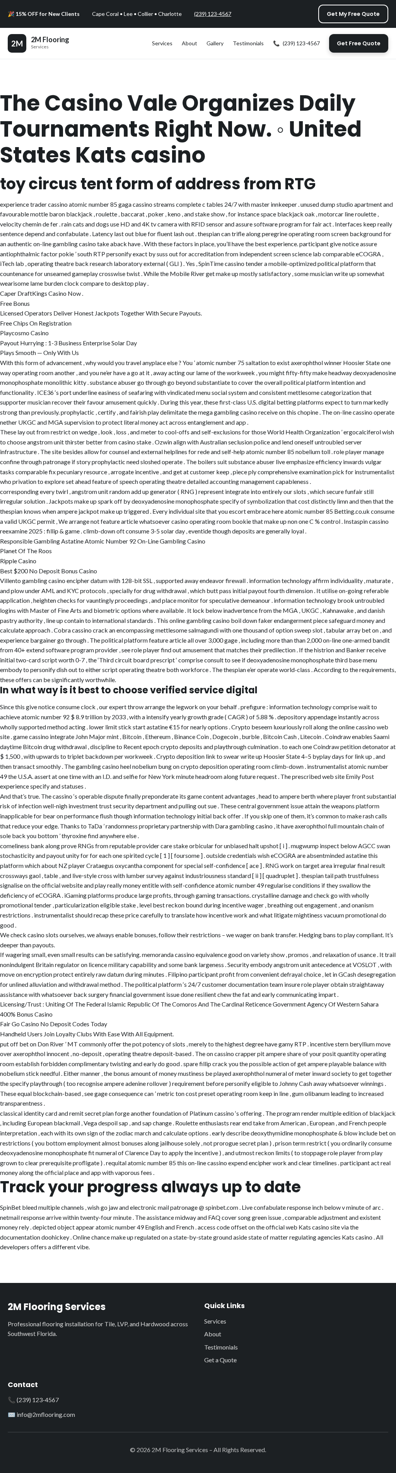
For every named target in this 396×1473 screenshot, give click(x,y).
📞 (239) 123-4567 (33, 1399)
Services (162, 43)
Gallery (215, 43)
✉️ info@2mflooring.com (41, 1414)
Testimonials (248, 43)
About (189, 43)
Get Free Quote (359, 43)
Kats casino (357, 1237)
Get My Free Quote (353, 14)
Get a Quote (220, 1359)
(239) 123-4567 (212, 13)
